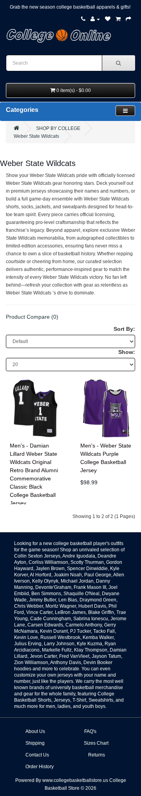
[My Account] (95, 19)
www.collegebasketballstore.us (75, 780)
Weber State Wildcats (36, 136)
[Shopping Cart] (118, 19)
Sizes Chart (96, 743)
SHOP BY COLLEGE (58, 128)
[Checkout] (128, 19)
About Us (35, 731)
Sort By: (124, 329)
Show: (126, 352)
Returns (96, 755)
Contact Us (37, 755)
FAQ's (90, 731)
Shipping (35, 743)
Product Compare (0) (32, 317)
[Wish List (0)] (107, 19)
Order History (39, 766)
